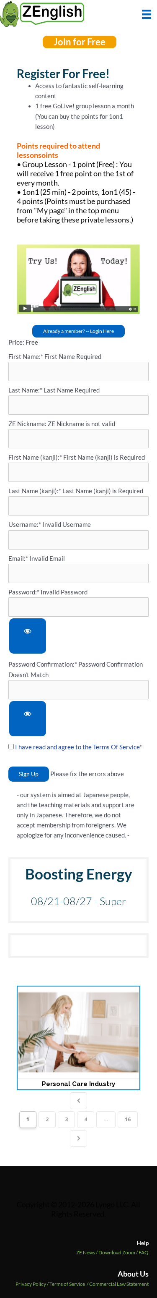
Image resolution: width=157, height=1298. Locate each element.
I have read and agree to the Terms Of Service (77, 747)
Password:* (23, 592)
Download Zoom (118, 1252)
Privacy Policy (30, 1284)
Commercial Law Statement (119, 1284)
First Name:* (25, 356)
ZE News (87, 1252)
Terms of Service (67, 1284)
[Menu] (146, 13)
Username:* (24, 524)
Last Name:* (25, 390)
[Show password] (27, 636)
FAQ (144, 1252)
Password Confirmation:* (42, 664)
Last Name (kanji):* (35, 491)
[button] (79, 42)
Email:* (18, 558)
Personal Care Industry (78, 1084)
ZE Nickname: (28, 423)
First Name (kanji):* (35, 457)
